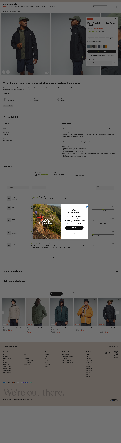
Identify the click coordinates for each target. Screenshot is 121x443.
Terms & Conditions (71, 233)
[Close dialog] (86, 206)
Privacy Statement (78, 233)
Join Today (74, 227)
